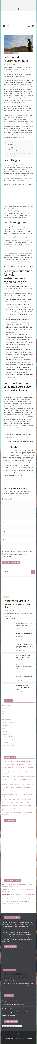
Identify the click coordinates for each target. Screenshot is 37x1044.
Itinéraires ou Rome (7, 719)
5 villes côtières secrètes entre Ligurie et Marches (16, 802)
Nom (4, 523)
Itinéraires (5, 717)
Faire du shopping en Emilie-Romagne (20, 441)
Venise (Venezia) (8, 751)
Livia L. (15, 64)
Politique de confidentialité (10, 1001)
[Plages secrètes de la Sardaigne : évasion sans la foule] (7, 689)
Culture (16, 53)
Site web (4, 540)
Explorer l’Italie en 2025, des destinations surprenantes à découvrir (24, 635)
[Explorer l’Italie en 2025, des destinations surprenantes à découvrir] (7, 636)
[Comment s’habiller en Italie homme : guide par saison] (7, 626)
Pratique (4, 725)
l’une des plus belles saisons (19, 72)
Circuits (4, 708)
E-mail (4, 531)
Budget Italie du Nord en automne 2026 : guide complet (18, 784)
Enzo (14, 610)
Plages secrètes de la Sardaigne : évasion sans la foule (24, 687)
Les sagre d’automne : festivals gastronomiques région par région (16, 150)
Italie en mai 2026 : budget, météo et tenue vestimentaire (18, 776)
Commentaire (7, 499)
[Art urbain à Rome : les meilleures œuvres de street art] (7, 668)
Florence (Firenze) (9, 736)
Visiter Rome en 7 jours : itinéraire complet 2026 (16, 787)
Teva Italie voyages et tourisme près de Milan (15, 1012)
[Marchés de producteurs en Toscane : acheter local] (7, 658)
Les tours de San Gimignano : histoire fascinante (24, 677)
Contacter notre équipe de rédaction (13, 1004)
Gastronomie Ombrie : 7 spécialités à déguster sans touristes (18, 603)
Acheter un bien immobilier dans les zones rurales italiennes (18, 435)
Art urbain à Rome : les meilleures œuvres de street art (24, 666)
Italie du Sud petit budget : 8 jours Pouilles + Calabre (17, 805)
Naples (6, 742)
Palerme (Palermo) (9, 745)
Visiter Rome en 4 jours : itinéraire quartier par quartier (18, 764)
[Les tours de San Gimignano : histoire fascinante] (7, 678)
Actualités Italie (8, 53)
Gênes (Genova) (8, 739)
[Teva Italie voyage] (4, 26)
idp (3, 899)
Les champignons (11, 147)
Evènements (5, 714)
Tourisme (6, 597)
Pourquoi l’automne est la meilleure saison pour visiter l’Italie (18, 154)
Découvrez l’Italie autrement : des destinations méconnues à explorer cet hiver (24, 646)
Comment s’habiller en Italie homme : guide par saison (24, 624)
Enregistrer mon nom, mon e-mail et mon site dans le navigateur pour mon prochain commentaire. (17, 554)
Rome (5, 748)
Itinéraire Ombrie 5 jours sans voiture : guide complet (17, 799)
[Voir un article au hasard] (33, 26)
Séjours (4, 728)
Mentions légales (7, 1008)
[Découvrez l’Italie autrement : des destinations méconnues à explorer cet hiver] (7, 647)
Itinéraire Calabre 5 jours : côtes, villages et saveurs (17, 761)
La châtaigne (9, 144)
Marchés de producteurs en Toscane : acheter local (24, 656)
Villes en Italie (6, 734)
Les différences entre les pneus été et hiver (19, 899)
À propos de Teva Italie (8, 1015)
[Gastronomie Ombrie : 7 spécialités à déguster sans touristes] (18, 585)
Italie (3, 894)
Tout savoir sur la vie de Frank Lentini (12, 901)
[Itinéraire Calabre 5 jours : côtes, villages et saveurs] (18, 958)
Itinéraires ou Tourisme (8, 722)
